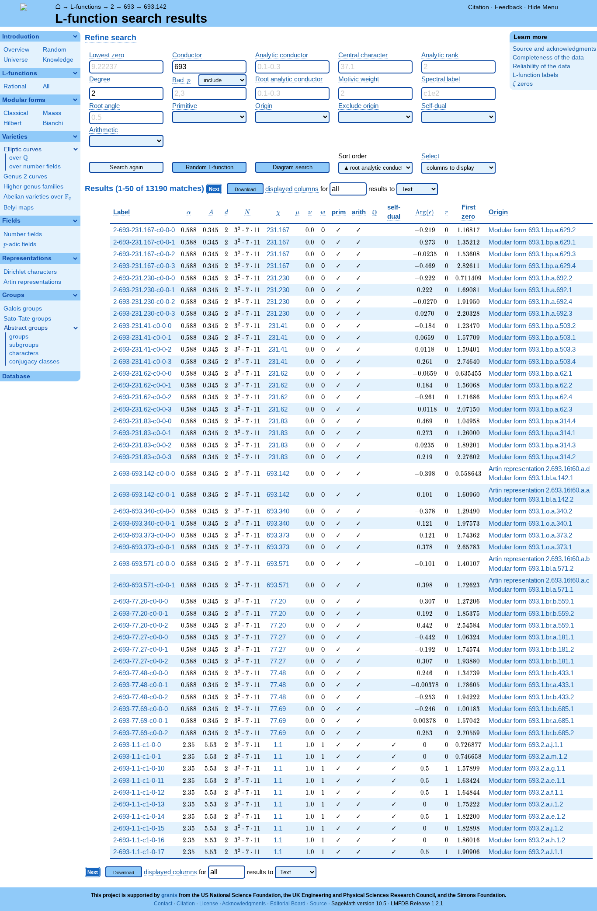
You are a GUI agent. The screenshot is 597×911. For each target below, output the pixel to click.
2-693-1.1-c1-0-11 (138, 780)
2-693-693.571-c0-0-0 (144, 563)
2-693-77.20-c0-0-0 (140, 601)
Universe (15, 59)
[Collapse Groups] (75, 295)
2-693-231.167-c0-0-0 (144, 230)
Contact (163, 904)
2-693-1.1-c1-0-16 (138, 840)
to (392, 188)
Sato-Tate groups (27, 318)
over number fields (35, 166)
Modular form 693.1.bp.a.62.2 (530, 385)
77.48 (278, 673)
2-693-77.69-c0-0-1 (140, 720)
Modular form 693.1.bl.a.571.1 (531, 589)
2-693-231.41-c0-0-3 (142, 361)
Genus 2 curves (25, 176)
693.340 (278, 511)
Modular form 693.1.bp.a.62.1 (530, 373)
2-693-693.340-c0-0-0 (144, 511)
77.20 (278, 601)
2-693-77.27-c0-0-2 (140, 661)
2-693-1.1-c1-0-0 (137, 744)
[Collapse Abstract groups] (75, 328)
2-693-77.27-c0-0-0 (140, 637)
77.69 (278, 708)
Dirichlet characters (30, 272)
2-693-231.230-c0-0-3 (144, 313)
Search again (126, 167)
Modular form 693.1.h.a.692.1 (530, 289)
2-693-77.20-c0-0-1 (140, 613)
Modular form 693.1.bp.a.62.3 (530, 409)
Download (245, 189)
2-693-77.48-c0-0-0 (140, 673)
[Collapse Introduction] (75, 36)
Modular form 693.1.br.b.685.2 (531, 732)
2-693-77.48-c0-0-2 (140, 697)
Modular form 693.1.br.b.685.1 (531, 708)
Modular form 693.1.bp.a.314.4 (532, 421)
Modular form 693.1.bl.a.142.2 (531, 499)
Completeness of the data (548, 57)
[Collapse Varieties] (75, 136)
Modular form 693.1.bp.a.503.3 (532, 349)
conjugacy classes (34, 361)
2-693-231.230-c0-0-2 (144, 301)
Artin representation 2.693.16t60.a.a (539, 490)
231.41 (278, 325)
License (208, 904)
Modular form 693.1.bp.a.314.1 (532, 432)
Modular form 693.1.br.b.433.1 (531, 673)
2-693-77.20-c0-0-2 (140, 625)
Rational (14, 86)
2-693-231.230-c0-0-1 (144, 289)
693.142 (155, 6)
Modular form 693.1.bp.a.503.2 (532, 325)
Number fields (22, 234)
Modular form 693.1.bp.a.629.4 (532, 265)
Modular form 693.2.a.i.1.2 (526, 804)
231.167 (278, 230)
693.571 (278, 563)
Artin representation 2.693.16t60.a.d (539, 468)
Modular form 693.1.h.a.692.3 (530, 313)
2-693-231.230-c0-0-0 (144, 278)
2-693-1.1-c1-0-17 (138, 851)
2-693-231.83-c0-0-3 (142, 457)
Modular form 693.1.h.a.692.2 (530, 278)
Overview (16, 49)
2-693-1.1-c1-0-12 (138, 792)
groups (18, 336)
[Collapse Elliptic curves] (75, 149)
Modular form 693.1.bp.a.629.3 (532, 254)
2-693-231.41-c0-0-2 (142, 349)
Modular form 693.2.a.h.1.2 (527, 840)
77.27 (278, 637)
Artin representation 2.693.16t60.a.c (539, 580)
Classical (15, 113)
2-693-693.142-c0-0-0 (144, 473)
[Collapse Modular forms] (75, 99)
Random (54, 49)
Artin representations (32, 282)
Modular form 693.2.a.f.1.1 (526, 792)
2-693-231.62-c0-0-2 (142, 397)
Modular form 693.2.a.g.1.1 (527, 768)
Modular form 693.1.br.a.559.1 (531, 625)
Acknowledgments (244, 904)
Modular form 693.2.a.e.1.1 (527, 780)
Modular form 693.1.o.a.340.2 (530, 511)
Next (214, 189)
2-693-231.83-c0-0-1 (142, 432)
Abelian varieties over (37, 196)
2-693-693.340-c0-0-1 (144, 523)
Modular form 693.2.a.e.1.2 (527, 816)
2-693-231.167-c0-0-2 (144, 254)
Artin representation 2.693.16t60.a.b (539, 558)
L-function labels (535, 75)
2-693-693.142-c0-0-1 (144, 494)
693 (129, 6)
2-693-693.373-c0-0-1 (144, 547)
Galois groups (22, 308)
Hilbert (12, 123)
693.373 (278, 535)
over (18, 158)
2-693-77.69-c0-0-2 (140, 732)
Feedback (508, 6)
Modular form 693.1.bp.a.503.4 (532, 361)
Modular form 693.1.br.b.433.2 (531, 697)
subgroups (23, 345)
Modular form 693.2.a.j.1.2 (526, 828)
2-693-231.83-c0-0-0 (142, 421)
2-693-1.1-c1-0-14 (138, 816)
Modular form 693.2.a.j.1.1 (526, 744)
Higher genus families (33, 186)
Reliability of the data (541, 66)
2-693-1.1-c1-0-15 (138, 828)
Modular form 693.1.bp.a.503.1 (532, 337)
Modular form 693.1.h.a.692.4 (530, 301)
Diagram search (292, 167)
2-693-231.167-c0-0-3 (144, 265)
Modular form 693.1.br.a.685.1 (531, 720)
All (46, 86)
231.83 (278, 421)
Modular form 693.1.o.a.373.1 (530, 547)
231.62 (278, 373)
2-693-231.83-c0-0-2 (142, 445)
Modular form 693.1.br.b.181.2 (531, 649)
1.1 (278, 744)
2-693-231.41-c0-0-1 (142, 337)
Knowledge (58, 59)
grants (169, 895)
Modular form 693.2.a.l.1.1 (526, 851)
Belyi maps (18, 207)
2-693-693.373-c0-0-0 (144, 535)
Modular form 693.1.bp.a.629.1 (532, 242)
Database (16, 376)
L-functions (85, 6)
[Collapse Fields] (75, 220)
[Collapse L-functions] (75, 73)
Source (318, 904)
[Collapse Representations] (75, 258)
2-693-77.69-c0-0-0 (140, 708)
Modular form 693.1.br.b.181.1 (531, 661)
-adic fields (19, 244)
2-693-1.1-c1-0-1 (137, 756)
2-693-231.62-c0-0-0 (142, 373)
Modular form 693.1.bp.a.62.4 (530, 397)
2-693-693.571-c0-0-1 (144, 585)
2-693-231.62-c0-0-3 (142, 409)
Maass (52, 113)
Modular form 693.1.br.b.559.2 (531, 613)
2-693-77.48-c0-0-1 (140, 684)
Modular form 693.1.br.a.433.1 (531, 684)
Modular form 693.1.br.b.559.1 (531, 601)
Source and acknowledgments (554, 48)
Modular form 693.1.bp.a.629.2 (532, 230)
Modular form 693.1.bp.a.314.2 (532, 457)
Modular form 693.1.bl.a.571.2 (531, 568)
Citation (478, 6)
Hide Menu (543, 6)
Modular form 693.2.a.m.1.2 (528, 756)
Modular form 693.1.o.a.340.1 (530, 523)
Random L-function (209, 167)
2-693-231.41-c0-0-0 (142, 325)
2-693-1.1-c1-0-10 (138, 768)
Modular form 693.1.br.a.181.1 (531, 637)
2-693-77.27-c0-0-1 (140, 649)
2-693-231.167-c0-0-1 (144, 242)
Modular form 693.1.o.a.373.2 (530, 535)
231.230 (278, 278)
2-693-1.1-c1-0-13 (138, 804)
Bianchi (53, 123)
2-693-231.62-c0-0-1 (142, 385)
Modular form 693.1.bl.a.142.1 (531, 478)
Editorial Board (287, 904)
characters (23, 353)
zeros (523, 83)
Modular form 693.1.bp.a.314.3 (532, 445)
